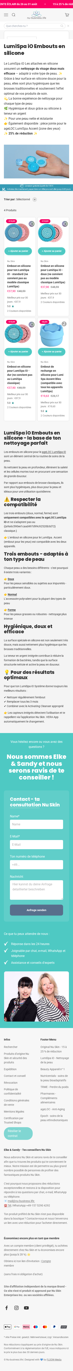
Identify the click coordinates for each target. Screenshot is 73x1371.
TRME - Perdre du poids (54, 1087)
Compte (46, 1261)
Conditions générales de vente (16, 1102)
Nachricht (16, 876)
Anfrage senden (36, 910)
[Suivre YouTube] (26, 1307)
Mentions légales (14, 1111)
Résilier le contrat (14, 1133)
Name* (14, 816)
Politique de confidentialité (12, 1091)
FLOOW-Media (54, 1359)
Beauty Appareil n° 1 (52, 1069)
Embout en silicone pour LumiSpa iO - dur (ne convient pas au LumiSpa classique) (19, 375)
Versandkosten (61, 1337)
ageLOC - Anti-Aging (52, 1109)
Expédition (10, 1069)
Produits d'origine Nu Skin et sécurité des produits (16, 1058)
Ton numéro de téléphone (27, 856)
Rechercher (11, 1047)
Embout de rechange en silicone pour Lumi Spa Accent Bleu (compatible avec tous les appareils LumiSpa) (52, 379)
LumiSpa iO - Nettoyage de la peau (54, 1060)
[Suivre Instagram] (16, 1307)
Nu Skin (11, 261)
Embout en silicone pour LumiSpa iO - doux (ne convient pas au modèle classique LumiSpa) (53, 274)
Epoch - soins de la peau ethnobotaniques (54, 1118)
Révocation (11, 1082)
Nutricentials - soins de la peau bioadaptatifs (54, 1078)
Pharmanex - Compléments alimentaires (48, 1098)
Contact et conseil (15, 1075)
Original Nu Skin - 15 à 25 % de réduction (53, 1049)
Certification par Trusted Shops (13, 1120)
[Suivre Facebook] (6, 1307)
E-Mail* (15, 836)
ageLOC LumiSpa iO (54, 451)
